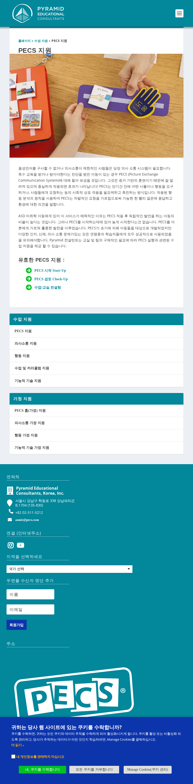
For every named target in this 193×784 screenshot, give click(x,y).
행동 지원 (22, 356)
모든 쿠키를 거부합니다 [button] (94, 769)
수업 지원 (41, 41)
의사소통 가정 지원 (30, 423)
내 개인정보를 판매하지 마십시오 (40, 756)
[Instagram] (11, 546)
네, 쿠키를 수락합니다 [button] (42, 769)
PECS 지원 (23, 331)
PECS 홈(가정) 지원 (30, 410)
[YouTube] (20, 546)
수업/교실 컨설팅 (47, 287)
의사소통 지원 (26, 343)
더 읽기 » (17, 745)
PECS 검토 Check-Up (51, 279)
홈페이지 (24, 41)
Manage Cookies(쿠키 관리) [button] (147, 769)
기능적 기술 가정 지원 (32, 448)
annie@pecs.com (27, 520)
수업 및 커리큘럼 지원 (32, 368)
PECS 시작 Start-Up (50, 270)
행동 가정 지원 (26, 435)
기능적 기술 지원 (28, 381)
